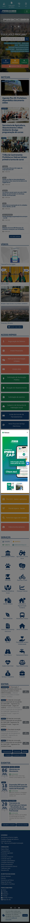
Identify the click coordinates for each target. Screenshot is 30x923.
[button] (26, 459)
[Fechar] (27, 432)
